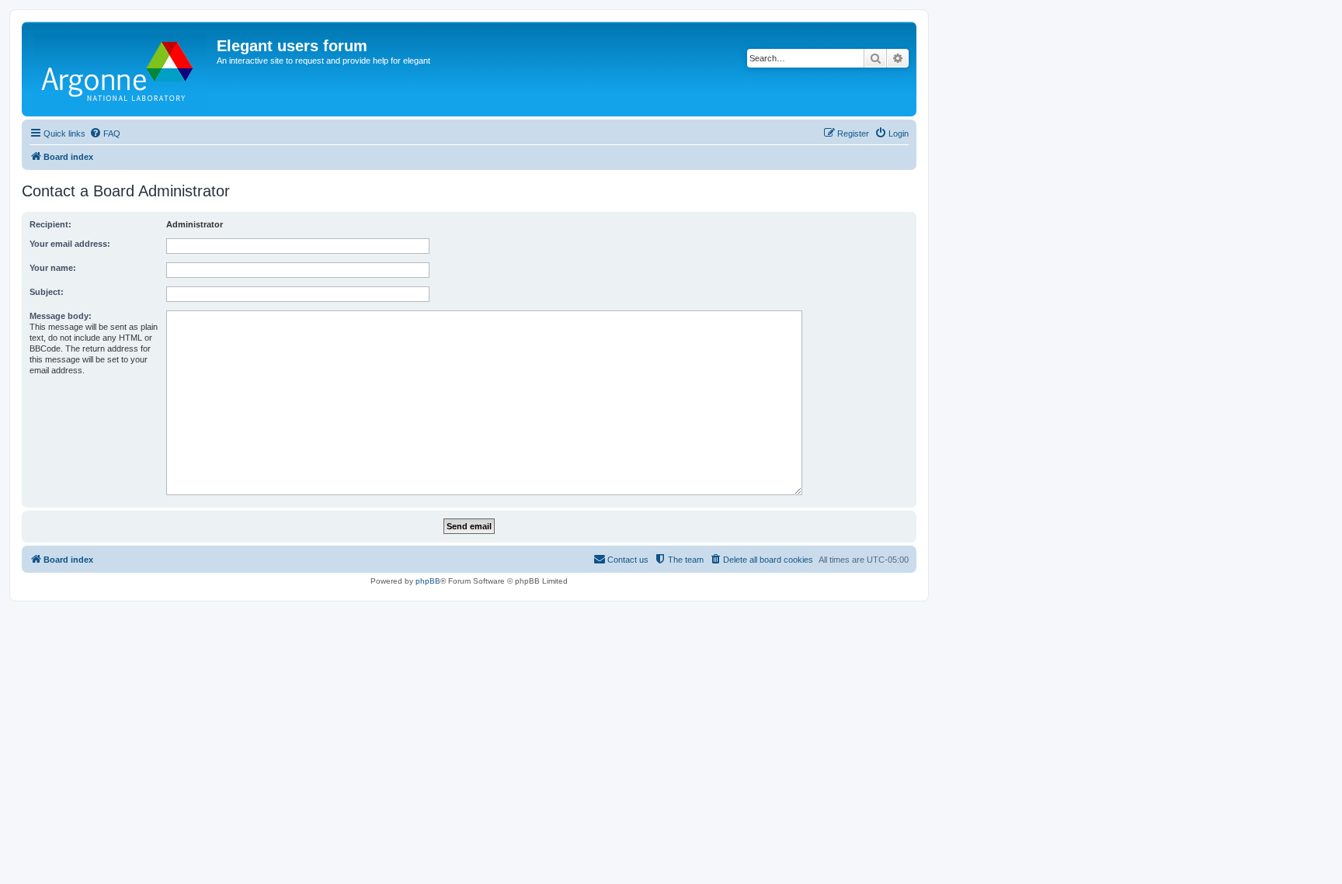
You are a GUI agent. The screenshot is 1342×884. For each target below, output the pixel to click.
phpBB (427, 581)
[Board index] (121, 69)
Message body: (61, 316)
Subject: (47, 291)
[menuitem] (104, 133)
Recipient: (50, 224)
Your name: (53, 267)
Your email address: (70, 243)
